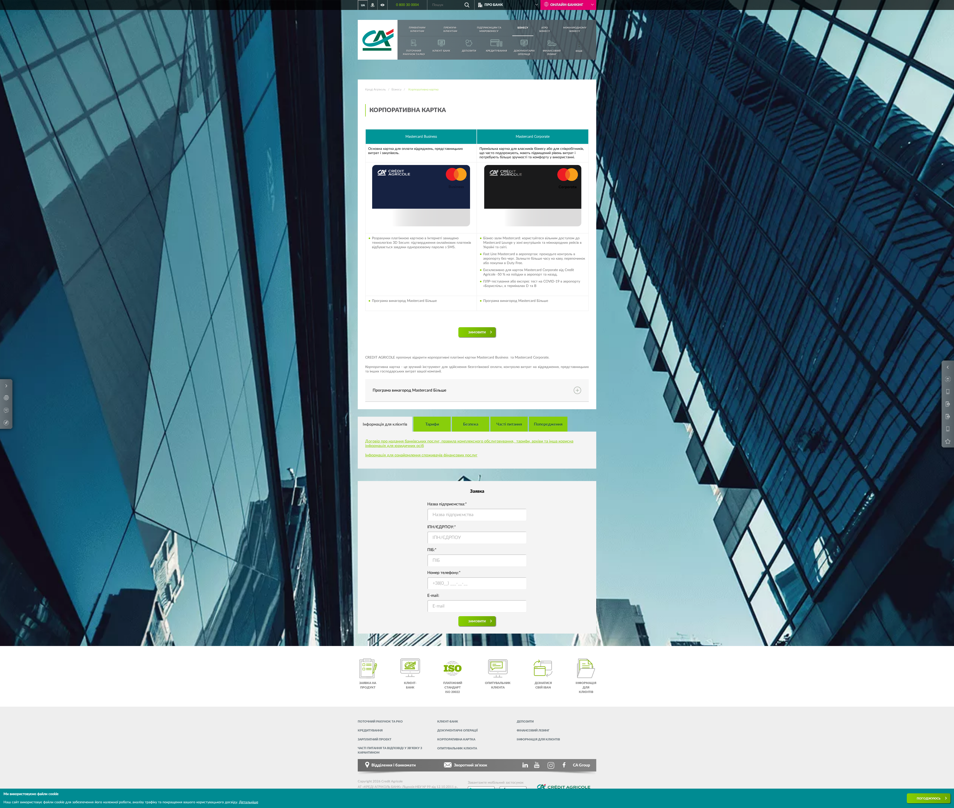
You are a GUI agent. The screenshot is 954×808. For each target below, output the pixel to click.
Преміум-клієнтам (450, 30)
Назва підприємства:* (447, 504)
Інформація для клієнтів (385, 424)
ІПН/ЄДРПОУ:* (441, 527)
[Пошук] (466, 4)
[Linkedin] (524, 765)
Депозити (525, 721)
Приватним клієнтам (417, 30)
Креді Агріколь (375, 89)
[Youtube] (538, 765)
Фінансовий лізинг (533, 730)
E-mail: (433, 596)
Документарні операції (457, 730)
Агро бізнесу (544, 30)
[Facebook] (564, 765)
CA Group (581, 765)
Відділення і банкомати (393, 765)
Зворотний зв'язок (470, 765)
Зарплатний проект (374, 739)
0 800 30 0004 (407, 5)
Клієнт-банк (447, 721)
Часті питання (509, 424)
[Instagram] (551, 765)
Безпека (470, 424)
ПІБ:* (432, 550)
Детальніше (248, 802)
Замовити (477, 332)
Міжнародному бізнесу (575, 30)
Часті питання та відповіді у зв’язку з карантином (390, 750)
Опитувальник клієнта (457, 748)
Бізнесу (522, 28)
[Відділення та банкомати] (373, 5)
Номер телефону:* (444, 573)
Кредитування (370, 730)
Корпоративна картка (456, 739)
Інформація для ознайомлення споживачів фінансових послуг (421, 455)
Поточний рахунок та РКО (380, 721)
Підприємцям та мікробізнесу (489, 30)
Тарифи (432, 424)
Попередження (548, 424)
